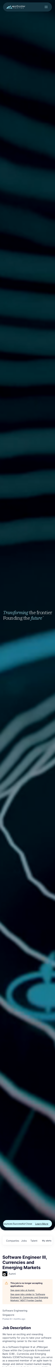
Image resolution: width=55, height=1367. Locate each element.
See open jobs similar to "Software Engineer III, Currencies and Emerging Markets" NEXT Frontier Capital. (29, 1297)
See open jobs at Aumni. (22, 1290)
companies (12, 1240)
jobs (24, 1240)
